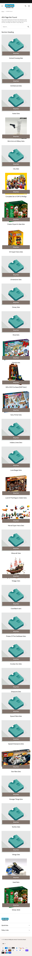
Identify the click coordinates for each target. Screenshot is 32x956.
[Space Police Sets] (16, 705)
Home (3, 11)
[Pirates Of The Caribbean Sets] (16, 625)
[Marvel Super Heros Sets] (16, 514)
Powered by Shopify (21, 939)
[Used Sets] (16, 871)
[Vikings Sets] (16, 843)
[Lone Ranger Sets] (16, 459)
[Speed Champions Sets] (16, 732)
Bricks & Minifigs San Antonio (11, 939)
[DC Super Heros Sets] (16, 240)
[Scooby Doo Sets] (16, 652)
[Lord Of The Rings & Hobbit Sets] (16, 486)
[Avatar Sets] (16, 102)
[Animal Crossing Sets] (16, 46)
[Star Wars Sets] (16, 760)
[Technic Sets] (16, 815)
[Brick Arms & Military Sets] (16, 129)
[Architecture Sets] (16, 74)
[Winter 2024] (16, 898)
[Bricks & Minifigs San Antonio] (9, 6)
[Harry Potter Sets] (16, 403)
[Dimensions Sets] (16, 268)
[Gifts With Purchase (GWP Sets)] (16, 375)
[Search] (28, 26)
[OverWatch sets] (16, 597)
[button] (3, 6)
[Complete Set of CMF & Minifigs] (16, 185)
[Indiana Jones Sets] (16, 431)
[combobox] (14, 27)
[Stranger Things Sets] (16, 788)
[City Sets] (16, 157)
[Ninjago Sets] (16, 569)
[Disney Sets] (16, 296)
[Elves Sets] (16, 323)
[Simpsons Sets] (16, 680)
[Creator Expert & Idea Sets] (16, 213)
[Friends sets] (16, 351)
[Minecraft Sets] (16, 542)
